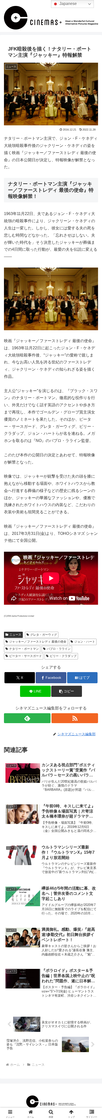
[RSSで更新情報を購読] (74, 718)
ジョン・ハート (84, 641)
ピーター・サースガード (25, 656)
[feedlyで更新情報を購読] (27, 718)
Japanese (67, 3)
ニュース (15, 634)
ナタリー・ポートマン (24, 649)
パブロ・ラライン (59, 649)
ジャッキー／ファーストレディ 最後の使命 (37, 641)
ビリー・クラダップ (63, 656)
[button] (66, 691)
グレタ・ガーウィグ (43, 634)
